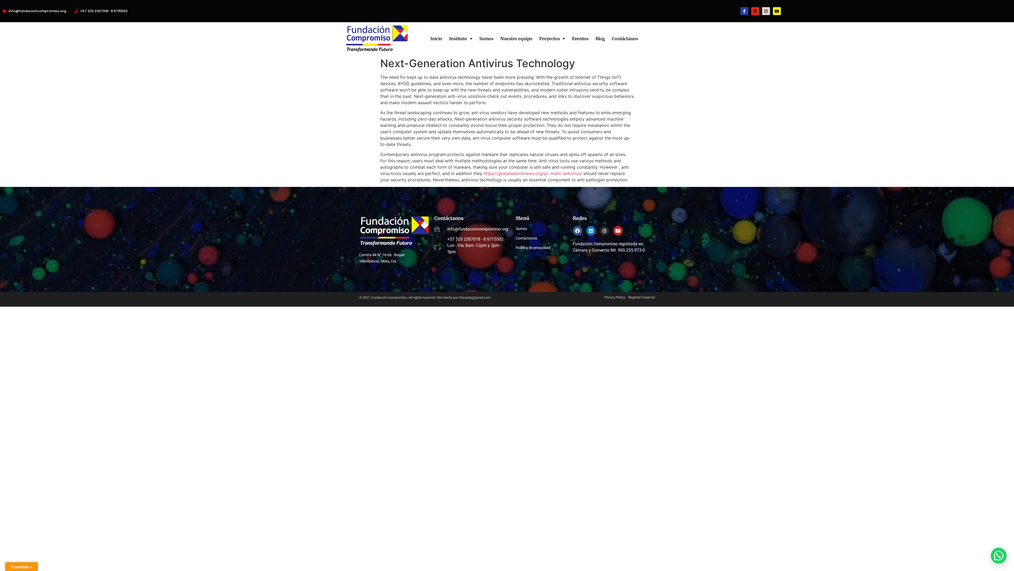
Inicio (436, 38)
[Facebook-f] (744, 11)
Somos (486, 38)
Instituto (458, 38)
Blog (600, 38)
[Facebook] (577, 231)
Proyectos (549, 38)
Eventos (580, 38)
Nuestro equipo (516, 38)
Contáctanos (625, 38)
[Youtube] (777, 11)
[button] (999, 556)
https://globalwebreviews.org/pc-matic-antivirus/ (532, 173)
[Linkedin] (755, 11)
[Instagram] (766, 11)
